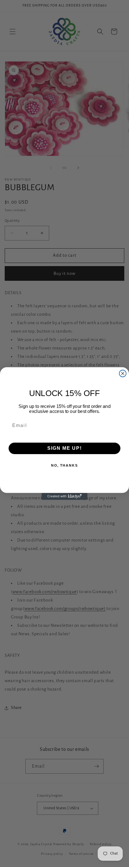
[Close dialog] (122, 373)
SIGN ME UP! (64, 448)
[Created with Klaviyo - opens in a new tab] (64, 496)
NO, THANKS (64, 466)
